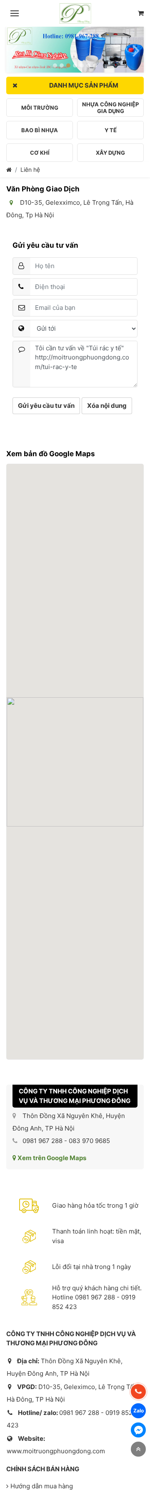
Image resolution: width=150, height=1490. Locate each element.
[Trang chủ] (9, 169)
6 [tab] (88, 65)
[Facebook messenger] (138, 1429)
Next (136, 46)
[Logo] (75, 13)
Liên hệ (30, 169)
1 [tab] (55, 65)
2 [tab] (62, 65)
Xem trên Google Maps (51, 1158)
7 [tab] (95, 65)
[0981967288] (138, 1391)
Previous (13, 46)
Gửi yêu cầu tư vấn (46, 406)
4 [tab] (75, 65)
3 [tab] (68, 65)
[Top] (138, 1449)
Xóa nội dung (107, 406)
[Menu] (14, 13)
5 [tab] (82, 65)
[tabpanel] (75, 50)
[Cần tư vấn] (141, 13)
